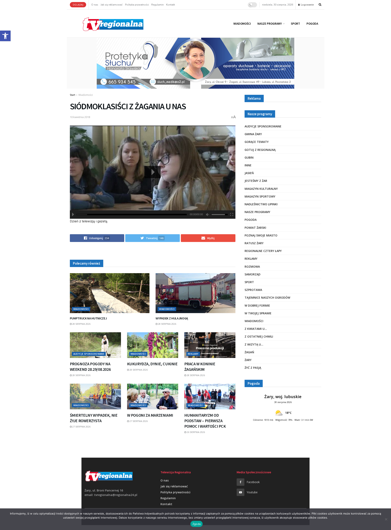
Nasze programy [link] (269, 23)
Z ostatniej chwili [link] (259, 336)
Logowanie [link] (307, 4)
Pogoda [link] (312, 23)
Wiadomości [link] (242, 23)
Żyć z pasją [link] (253, 368)
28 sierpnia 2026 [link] (81, 323)
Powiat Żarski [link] (255, 228)
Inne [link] (248, 165)
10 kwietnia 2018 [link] (80, 117)
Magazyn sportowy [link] (260, 196)
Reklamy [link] (193, 353)
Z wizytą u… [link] (254, 344)
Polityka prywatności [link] (137, 4)
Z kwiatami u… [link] (256, 329)
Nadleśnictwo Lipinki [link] (261, 204)
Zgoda (196, 524)
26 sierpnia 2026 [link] (195, 432)
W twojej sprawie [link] (258, 313)
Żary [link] (248, 360)
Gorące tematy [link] (257, 142)
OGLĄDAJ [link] (78, 4)
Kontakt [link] (170, 4)
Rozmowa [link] (252, 266)
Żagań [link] (249, 352)
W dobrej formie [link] (257, 305)
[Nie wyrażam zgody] (386, 519)
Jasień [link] (249, 173)
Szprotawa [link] (253, 290)
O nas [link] (94, 4)
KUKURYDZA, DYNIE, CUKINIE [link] (152, 363)
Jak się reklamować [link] (112, 4)
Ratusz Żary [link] (254, 243)
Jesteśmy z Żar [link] (256, 181)
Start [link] (72, 95)
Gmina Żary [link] (253, 134)
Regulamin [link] (157, 4)
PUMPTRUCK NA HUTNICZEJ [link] (88, 318)
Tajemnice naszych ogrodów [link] (267, 297)
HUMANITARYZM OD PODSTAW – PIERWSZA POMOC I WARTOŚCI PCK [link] (205, 421)
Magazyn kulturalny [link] (261, 189)
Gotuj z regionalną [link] (260, 150)
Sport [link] (295, 23)
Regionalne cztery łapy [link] (263, 251)
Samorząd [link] (252, 274)
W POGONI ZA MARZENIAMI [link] (150, 415)
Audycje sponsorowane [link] (88, 353)
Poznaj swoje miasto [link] (261, 235)
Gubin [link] (249, 157)
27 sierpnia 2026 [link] (81, 426)
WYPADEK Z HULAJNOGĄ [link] (172, 318)
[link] (5, 36)
